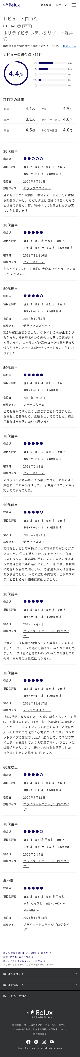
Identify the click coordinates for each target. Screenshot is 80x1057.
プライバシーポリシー (56, 1024)
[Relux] (11, 4)
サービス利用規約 (33, 1024)
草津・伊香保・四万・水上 (16, 956)
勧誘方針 (16, 1024)
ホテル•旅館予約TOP (14, 952)
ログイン (61, 5)
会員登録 (46, 5)
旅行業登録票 (40, 1033)
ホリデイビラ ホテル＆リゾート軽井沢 (22, 960)
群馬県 (44, 952)
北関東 (33, 952)
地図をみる (69, 46)
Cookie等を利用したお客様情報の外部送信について (40, 1029)
